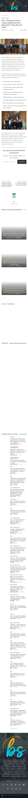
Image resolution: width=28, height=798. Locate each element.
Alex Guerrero (13, 496)
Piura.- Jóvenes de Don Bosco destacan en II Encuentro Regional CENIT (17, 521)
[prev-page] (3, 298)
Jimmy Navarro (13, 533)
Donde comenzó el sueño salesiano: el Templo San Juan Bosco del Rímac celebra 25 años (18, 684)
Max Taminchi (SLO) (14, 708)
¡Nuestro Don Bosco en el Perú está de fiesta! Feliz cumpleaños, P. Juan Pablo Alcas (18, 635)
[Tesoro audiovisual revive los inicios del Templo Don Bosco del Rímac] (5, 674)
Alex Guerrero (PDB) (15, 487)
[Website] (16, 788)
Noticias (6, 15)
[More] (20, 35)
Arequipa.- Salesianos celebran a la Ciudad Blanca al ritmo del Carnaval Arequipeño (18, 656)
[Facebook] (3, 784)
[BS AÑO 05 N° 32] (14, 409)
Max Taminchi (13, 715)
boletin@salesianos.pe (17, 780)
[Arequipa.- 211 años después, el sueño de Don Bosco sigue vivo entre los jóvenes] (5, 625)
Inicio (3, 15)
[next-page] (5, 298)
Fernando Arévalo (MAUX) (16, 574)
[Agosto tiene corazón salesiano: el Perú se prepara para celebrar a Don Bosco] (5, 693)
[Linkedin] (15, 784)
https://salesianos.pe (14, 203)
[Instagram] (11, 784)
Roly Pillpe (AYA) (14, 556)
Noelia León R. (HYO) (15, 565)
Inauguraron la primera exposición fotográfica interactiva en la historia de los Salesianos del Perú (7, 184)
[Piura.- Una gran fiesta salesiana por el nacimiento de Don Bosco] (5, 616)
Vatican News (13, 499)
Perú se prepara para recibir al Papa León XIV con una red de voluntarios (17, 503)
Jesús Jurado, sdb (11, 238)
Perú (8, 18)
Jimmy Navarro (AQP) (15, 527)
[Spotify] (23, 784)
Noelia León (12, 572)
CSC (6, 30)
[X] (11, 788)
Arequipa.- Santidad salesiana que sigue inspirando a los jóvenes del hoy (17, 530)
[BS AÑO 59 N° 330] (14, 367)
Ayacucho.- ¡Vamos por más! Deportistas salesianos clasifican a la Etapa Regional (18, 598)
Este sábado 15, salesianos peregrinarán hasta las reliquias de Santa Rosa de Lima (17, 703)
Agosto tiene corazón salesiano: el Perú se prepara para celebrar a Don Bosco (18, 693)
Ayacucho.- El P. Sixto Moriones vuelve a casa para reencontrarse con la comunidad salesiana (18, 559)
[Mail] (19, 784)
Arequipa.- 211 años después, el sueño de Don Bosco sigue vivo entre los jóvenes (18, 626)
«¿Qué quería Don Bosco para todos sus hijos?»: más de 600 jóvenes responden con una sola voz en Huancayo (14, 235)
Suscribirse (22, 161)
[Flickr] (7, 784)
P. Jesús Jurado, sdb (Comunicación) (13, 259)
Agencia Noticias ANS (14, 591)
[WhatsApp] (20, 788)
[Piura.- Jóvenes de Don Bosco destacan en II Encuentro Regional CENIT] (5, 521)
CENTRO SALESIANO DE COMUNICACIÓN (12, 795)
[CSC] (3, 30)
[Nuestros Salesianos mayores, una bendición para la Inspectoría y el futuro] (14, 281)
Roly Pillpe (12, 600)
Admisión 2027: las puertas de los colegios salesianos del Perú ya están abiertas (17, 512)
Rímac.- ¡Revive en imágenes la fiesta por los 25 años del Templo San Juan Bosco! (18, 607)
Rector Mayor (13, 584)
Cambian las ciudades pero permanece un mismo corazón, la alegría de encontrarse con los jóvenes (14, 263)
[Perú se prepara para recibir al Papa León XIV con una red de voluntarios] (5, 502)
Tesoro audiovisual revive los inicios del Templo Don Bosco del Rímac (17, 675)
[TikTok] (7, 788)
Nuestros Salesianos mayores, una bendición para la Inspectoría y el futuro (18, 462)
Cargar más (13, 728)
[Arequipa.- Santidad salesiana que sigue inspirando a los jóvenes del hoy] (5, 530)
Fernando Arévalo (13, 582)
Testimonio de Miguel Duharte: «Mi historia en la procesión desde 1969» (20, 184)
